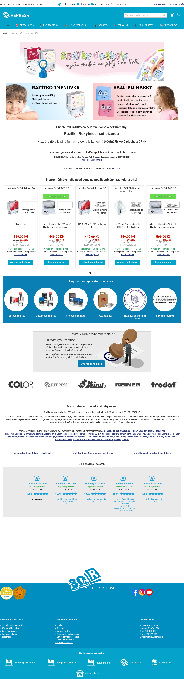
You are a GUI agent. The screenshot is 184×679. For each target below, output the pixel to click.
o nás (181, 4)
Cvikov (98, 434)
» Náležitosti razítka (9, 631)
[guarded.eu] (162, 667)
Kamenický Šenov (128, 434)
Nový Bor (143, 431)
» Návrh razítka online (9, 628)
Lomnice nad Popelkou (67, 434)
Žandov (137, 437)
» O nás (58, 625)
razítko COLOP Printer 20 (21, 188)
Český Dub (61, 437)
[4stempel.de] (98, 667)
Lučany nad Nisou (149, 437)
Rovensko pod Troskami (102, 439)
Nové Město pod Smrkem (158, 434)
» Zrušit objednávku (64, 642)
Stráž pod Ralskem (110, 434)
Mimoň (21, 434)
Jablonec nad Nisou (110, 431)
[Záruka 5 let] (19, 599)
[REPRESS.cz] (131, 667)
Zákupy (52, 437)
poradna (173, 4)
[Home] (8, 25)
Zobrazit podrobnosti (20, 262)
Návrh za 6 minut (68, 4)
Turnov (134, 431)
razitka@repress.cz (154, 637)
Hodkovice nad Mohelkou (36, 437)
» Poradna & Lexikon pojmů (67, 634)
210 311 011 (151, 634)
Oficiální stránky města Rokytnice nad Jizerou (92, 453)
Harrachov (67, 439)
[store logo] (16, 15)
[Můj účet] (172, 15)
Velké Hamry (120, 437)
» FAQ (2, 640)
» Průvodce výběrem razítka (12, 625)
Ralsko (130, 437)
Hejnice (109, 437)
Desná (21, 437)
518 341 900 (153, 628)
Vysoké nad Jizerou (82, 439)
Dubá (161, 437)
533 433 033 (150, 631)
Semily (151, 431)
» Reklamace (5, 637)
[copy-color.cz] (88, 677)
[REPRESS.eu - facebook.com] (135, 595)
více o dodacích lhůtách (92, 160)
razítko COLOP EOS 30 (163, 188)
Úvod (5, 33)
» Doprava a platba (8, 634)
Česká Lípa (125, 431)
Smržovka (141, 434)
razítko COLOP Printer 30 (92, 188)
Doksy (91, 434)
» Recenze (59, 628)
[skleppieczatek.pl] (62, 667)
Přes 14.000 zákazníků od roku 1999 (109, 4)
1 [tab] (90, 273)
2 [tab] (94, 273)
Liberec (125, 439)
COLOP (116, 168)
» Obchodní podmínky (64, 640)
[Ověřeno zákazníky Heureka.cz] (6, 599)
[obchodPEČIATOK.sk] (20, 667)
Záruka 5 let (84, 4)
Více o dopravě (20, 254)
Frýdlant (14, 434)
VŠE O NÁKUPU (161, 4)
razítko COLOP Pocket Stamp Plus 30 (127, 190)
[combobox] (145, 15)
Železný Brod (50, 434)
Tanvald (39, 434)
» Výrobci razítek (62, 631)
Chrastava (30, 434)
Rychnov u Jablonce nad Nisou (92, 437)
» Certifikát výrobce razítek (67, 637)
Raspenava (72, 437)
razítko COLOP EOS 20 (56, 188)
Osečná (117, 439)
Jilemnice (83, 434)
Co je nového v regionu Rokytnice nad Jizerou (151, 453)
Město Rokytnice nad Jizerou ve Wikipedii (33, 453)
